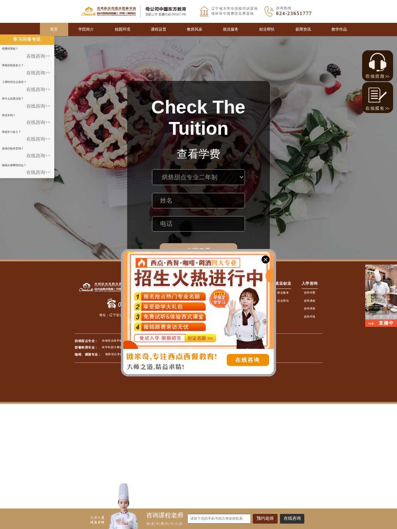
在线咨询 (292, 518)
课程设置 (158, 29)
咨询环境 (310, 316)
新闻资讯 (303, 29)
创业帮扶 (266, 29)
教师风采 (194, 29)
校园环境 (122, 29)
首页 (54, 29)
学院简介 (86, 29)
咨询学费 (310, 292)
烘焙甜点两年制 (112, 340)
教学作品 (339, 29)
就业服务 (230, 29)
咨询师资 (310, 308)
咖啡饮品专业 (114, 354)
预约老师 (265, 518)
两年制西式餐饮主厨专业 (118, 347)
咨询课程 (310, 300)
